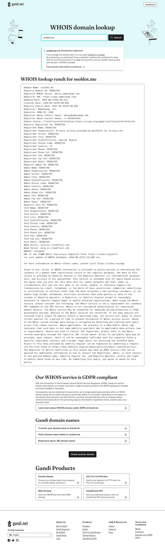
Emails (85, 529)
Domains (86, 526)
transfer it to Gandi (96, 55)
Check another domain (82, 454)
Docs (111, 532)
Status (111, 526)
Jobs (58, 538)
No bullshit (60, 532)
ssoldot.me (51, 51)
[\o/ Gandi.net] (30, 524)
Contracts (139, 532)
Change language (16, 530)
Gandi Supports (63, 529)
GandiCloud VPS (89, 538)
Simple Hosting (88, 535)
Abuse (138, 529)
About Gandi (61, 526)
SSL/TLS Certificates (91, 532)
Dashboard (150, 4)
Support (112, 529)
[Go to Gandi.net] (16, 4)
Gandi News (61, 535)
